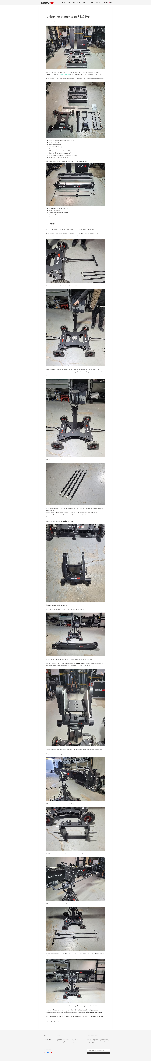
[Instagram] (44, 1052)
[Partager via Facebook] (47, 1021)
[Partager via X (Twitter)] (51, 1021)
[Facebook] (48, 1052)
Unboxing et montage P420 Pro (68, 16)
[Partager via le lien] (58, 1021)
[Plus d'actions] (104, 12)
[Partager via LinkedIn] (55, 1021)
